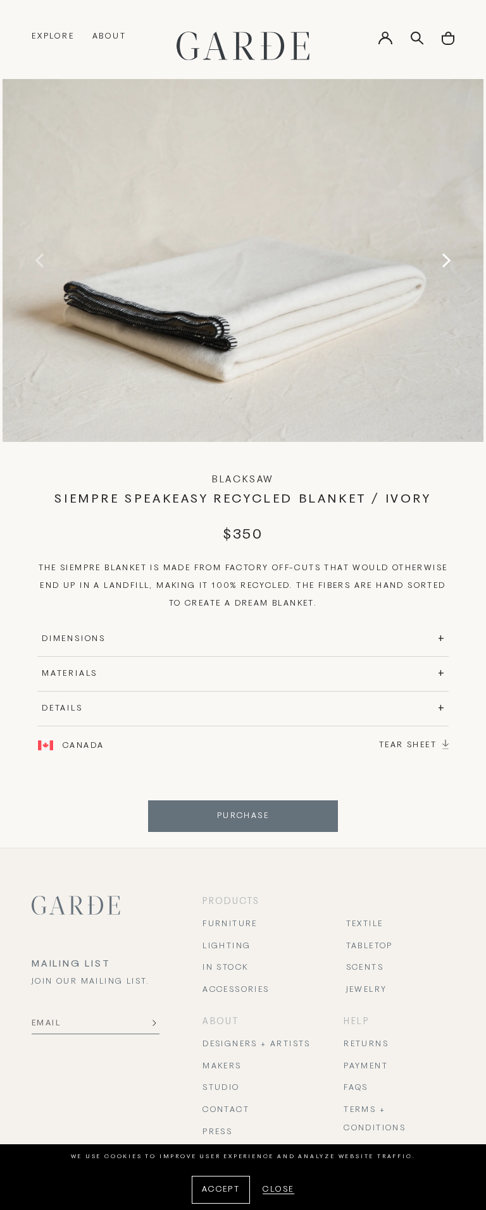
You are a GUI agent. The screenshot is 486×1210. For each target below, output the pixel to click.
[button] (448, 43)
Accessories (235, 990)
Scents (364, 968)
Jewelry (366, 990)
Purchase (243, 816)
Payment (366, 1066)
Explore (53, 36)
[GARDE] (243, 46)
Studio (220, 1088)
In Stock (225, 968)
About (109, 36)
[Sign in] (385, 42)
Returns (366, 1044)
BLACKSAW (243, 479)
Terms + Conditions (375, 1119)
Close (278, 1190)
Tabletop (369, 946)
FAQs (356, 1088)
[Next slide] (443, 260)
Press (217, 1132)
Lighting (226, 946)
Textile (364, 924)
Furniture (230, 924)
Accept (221, 1190)
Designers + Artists (256, 1044)
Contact (225, 1110)
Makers (221, 1066)
